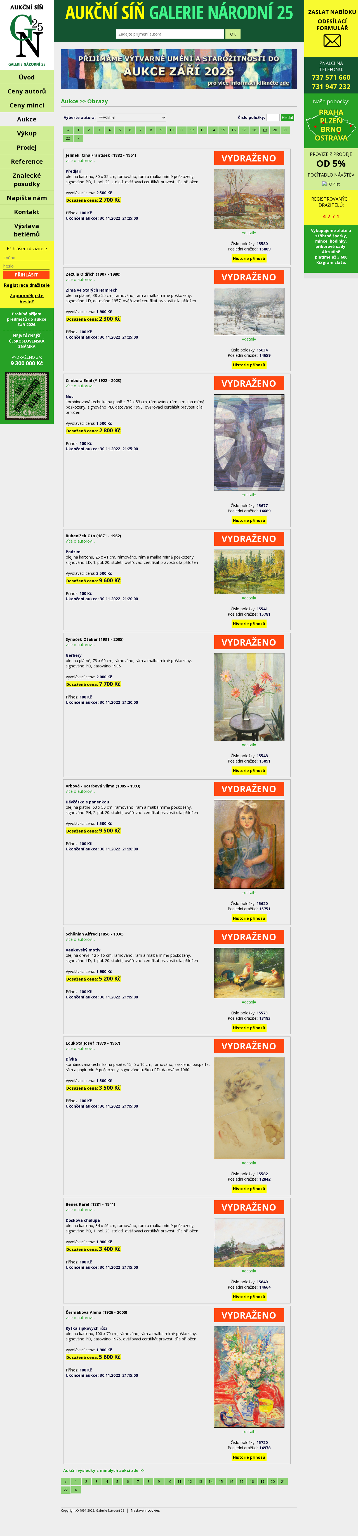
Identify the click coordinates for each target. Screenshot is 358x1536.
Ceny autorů (27, 91)
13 (202, 130)
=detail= (249, 232)
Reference (27, 161)
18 (254, 130)
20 (275, 130)
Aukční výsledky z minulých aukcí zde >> (104, 1470)
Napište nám (27, 197)
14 (213, 130)
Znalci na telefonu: (331, 75)
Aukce (26, 119)
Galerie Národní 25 (27, 35)
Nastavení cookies (145, 1510)
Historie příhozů (249, 258)
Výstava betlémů (27, 229)
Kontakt (26, 211)
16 (233, 130)
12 (192, 130)
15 (223, 130)
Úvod (27, 77)
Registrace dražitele (27, 285)
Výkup (27, 133)
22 (68, 138)
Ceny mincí (27, 105)
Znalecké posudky (27, 179)
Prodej (27, 147)
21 (285, 130)
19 (265, 130)
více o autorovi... (80, 160)
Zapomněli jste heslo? (27, 298)
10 (171, 130)
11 (182, 130)
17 (244, 130)
